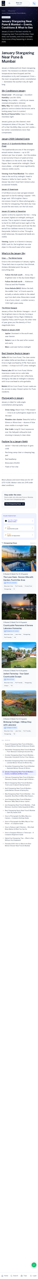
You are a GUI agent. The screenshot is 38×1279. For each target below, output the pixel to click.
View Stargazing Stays (13, 504)
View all (32, 543)
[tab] (14, 569)
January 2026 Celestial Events (16, 139)
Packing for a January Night (15, 441)
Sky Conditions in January (14, 91)
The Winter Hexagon (9, 308)
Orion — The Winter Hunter (12, 258)
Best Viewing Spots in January (16, 353)
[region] (19, 558)
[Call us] (34, 3)
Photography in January (13, 398)
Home (3, 11)
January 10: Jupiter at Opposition (14, 211)
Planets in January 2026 (11, 330)
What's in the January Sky (13, 253)
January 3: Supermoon (10, 189)
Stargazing (11, 11)
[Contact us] (34, 1265)
